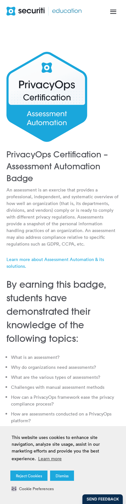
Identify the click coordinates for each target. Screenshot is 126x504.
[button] (32, 488)
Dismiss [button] (62, 476)
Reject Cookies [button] (29, 476)
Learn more (50, 458)
